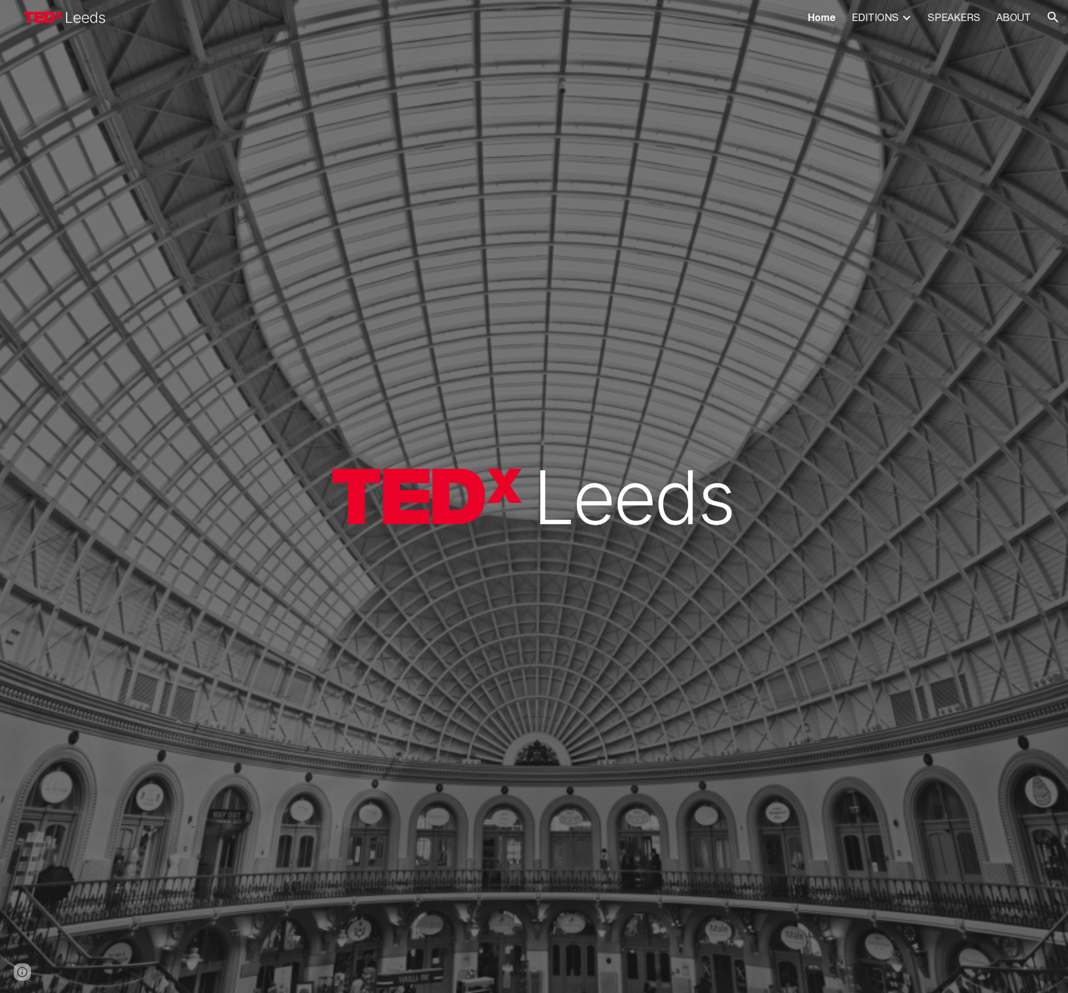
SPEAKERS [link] (954, 17)
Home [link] (822, 17)
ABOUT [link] (1013, 17)
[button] (1053, 17)
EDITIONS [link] (875, 17)
